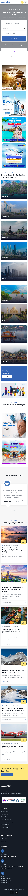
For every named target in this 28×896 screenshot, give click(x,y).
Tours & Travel (7, 561)
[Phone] (2, 873)
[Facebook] (12, 892)
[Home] (6, 2)
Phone (2, 876)
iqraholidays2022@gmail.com (9, 856)
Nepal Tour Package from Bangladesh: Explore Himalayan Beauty (12, 550)
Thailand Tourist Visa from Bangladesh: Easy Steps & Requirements (11, 631)
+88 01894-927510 (6, 882)
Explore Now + (7, 774)
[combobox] (14, 28)
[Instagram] (16, 892)
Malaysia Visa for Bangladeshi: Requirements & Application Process (12, 589)
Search (14, 38)
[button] (26, 54)
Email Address (4, 854)
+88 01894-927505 (6, 878)
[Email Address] (2, 851)
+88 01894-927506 (6, 880)
